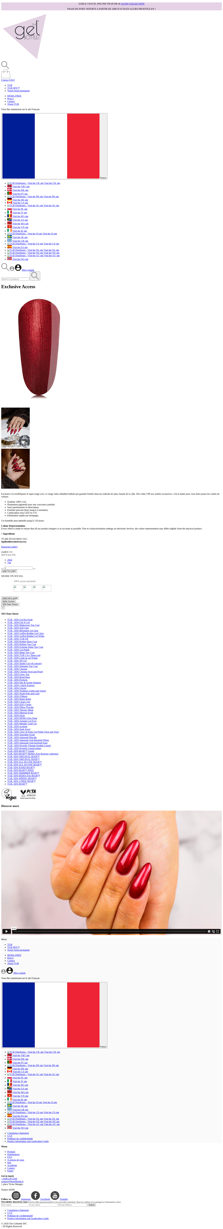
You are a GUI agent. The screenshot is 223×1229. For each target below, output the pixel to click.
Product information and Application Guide (28, 1141)
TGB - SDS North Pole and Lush (23, 693)
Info (9, 1162)
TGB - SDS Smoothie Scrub (21, 734)
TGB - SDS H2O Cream (19, 704)
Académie (12, 1165)
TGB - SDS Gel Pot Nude (20, 619)
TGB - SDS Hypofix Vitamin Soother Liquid (29, 745)
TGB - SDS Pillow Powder (20, 707)
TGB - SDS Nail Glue (18, 628)
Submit (91, 1205)
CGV (10, 1136)
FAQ (9, 1157)
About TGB (13, 104)
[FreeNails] (24, 59)
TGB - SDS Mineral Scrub (20, 712)
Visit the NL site (51, 250)
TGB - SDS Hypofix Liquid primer (24, 748)
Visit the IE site (19, 231)
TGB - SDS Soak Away (18, 729)
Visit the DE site (20, 200)
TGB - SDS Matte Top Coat (20, 652)
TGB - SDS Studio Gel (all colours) (24, 663)
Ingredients (8, 533)
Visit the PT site (20, 194)
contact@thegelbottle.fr (12, 1181)
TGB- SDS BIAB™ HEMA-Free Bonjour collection (32, 754)
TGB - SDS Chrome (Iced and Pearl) (25, 671)
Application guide (9, 598)
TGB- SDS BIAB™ (17, 784)
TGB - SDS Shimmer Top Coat (22, 666)
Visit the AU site (51, 255)
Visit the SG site (51, 205)
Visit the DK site (20, 190)
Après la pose (8, 601)
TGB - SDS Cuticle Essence (21, 685)
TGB (9, 85)
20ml (9, 560)
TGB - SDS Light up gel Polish (22, 658)
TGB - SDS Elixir (16, 715)
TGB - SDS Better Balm (19, 699)
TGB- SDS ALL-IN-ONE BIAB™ (24, 762)
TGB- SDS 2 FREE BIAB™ (21, 781)
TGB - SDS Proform (17, 680)
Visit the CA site (20, 203)
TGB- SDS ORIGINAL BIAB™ (23, 756)
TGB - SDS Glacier (16, 688)
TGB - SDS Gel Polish (18, 649)
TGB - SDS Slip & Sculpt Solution (24, 682)
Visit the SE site (20, 237)
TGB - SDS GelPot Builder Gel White (25, 636)
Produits (11, 1151)
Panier (10, 1171)
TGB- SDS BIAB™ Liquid (20, 751)
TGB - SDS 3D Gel (17, 660)
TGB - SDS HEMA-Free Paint (22, 718)
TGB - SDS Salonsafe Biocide (22, 737)
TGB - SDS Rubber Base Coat (22, 641)
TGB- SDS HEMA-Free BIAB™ (23, 775)
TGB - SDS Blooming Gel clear (22, 630)
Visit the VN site (20, 227)
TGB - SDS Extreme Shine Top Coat (25, 647)
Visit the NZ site (51, 253)
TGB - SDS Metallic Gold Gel (22, 723)
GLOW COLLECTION (132, 3)
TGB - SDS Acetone (17, 726)
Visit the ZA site (20, 220)
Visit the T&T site (21, 186)
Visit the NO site (20, 259)
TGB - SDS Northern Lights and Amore (26, 691)
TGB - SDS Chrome (17, 669)
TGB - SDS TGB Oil (17, 639)
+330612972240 (9, 1178)
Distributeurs (13, 1154)
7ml (9, 562)
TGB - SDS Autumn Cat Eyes (21, 721)
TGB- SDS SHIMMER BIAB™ (23, 773)
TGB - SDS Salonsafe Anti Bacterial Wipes (28, 740)
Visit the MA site (20, 223)
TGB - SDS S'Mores (17, 696)
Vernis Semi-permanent (18, 90)
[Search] (5, 270)
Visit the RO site (20, 216)
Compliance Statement (18, 1133)
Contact (11, 101)
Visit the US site (51, 243)
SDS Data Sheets (10, 604)
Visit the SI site (49, 233)
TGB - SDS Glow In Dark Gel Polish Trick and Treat (33, 732)
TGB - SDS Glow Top (18, 674)
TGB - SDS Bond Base (18, 677)
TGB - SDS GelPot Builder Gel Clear (25, 633)
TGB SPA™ (13, 88)
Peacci (10, 98)
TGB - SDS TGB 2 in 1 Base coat (23, 655)
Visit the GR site (20, 241)
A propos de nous (15, 1160)
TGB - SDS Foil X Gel (18, 622)
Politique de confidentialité (20, 1138)
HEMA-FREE (14, 96)
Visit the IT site (19, 212)
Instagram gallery (9, 547)
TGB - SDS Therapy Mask (20, 710)
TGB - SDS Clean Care (18, 702)
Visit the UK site (52, 183)
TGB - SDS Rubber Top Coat (21, 644)
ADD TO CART (9, 571)
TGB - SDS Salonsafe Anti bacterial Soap (27, 743)
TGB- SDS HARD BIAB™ (21, 767)
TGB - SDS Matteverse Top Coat (23, 625)
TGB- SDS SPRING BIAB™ (22, 778)
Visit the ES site (20, 247)
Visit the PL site (19, 209)
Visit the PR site (51, 196)
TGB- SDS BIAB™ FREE (20, 770)
